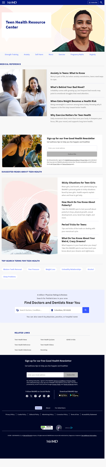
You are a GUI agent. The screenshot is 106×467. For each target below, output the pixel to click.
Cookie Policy (22, 414)
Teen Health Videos (47, 345)
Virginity (92, 54)
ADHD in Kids (70, 340)
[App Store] (63, 396)
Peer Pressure (33, 269)
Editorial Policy (34, 414)
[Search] (101, 2)
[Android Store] (74, 396)
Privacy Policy (84, 160)
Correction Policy (62, 414)
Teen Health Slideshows (23, 350)
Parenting (43, 350)
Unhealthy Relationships (71, 269)
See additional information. (89, 435)
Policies (38, 408)
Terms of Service (67, 164)
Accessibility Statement (89, 414)
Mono (51, 54)
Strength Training (11, 54)
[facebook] (27, 396)
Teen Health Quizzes (47, 340)
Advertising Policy (48, 414)
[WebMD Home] (12, 2)
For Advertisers (60, 408)
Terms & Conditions (59, 381)
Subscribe (72, 154)
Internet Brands (27, 435)
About (48, 408)
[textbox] (32, 310)
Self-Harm (39, 54)
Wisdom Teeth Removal (12, 269)
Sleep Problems (9, 276)
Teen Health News (21, 340)
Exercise (62, 54)
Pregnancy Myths (77, 54)
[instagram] (35, 396)
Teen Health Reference (22, 345)
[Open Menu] (3, 2)
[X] (31, 396)
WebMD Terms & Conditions (72, 160)
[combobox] (32, 310)
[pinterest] (44, 396)
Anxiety (27, 54)
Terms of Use (75, 414)
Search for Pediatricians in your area (52, 298)
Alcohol (91, 269)
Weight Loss (50, 269)
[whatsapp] (48, 396)
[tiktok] (40, 396)
